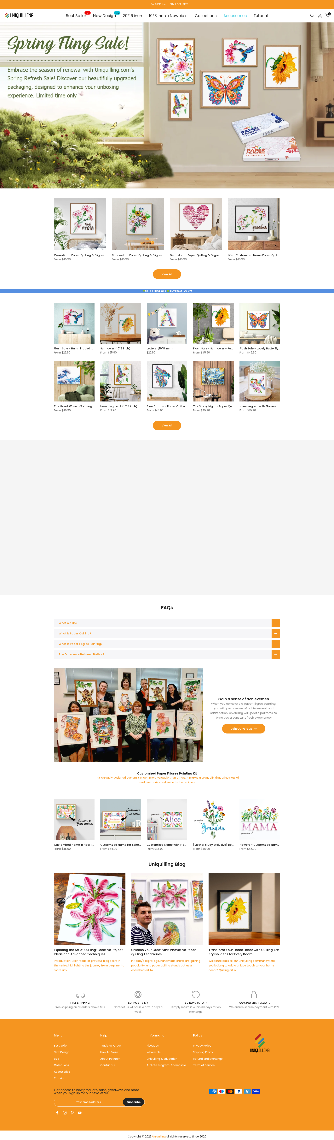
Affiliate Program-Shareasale (166, 1065)
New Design (106, 15)
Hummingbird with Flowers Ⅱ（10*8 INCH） (268, 406)
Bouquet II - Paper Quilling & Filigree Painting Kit (145, 255)
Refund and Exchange (208, 1059)
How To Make (109, 1052)
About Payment (111, 1059)
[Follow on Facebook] (57, 1112)
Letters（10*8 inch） (160, 348)
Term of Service (204, 1065)
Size (56, 1059)
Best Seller (77, 15)
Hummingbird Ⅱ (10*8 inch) (118, 406)
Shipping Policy (203, 1052)
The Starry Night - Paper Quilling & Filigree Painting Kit (230, 406)
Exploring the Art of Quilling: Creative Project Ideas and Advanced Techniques (88, 952)
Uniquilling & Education (162, 1059)
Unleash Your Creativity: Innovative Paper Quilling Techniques (163, 952)
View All (167, 274)
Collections (206, 15)
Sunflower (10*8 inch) (115, 348)
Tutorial (261, 15)
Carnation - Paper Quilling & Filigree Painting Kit (87, 255)
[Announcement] (167, 4)
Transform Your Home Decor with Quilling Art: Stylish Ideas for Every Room (244, 952)
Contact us (108, 1065)
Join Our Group (241, 729)
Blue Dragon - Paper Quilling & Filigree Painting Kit (181, 406)
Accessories (235, 15)
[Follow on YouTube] (80, 1112)
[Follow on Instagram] (64, 1112)
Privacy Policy (202, 1046)
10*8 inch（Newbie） (168, 15)
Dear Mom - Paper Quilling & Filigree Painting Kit (203, 255)
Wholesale (154, 1052)
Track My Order (110, 1046)
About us (153, 1046)
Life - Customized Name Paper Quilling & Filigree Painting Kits (270, 255)
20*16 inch (132, 15)
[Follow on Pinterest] (72, 1112)
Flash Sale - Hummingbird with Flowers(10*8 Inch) (89, 348)
